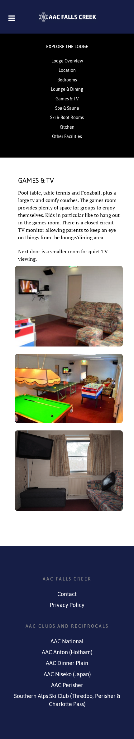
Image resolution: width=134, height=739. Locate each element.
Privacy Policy (67, 605)
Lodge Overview (67, 60)
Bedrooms (67, 79)
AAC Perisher (67, 685)
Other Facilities (67, 136)
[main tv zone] (69, 306)
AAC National (67, 641)
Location (67, 70)
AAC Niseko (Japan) (67, 674)
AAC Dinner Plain (67, 663)
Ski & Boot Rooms (67, 117)
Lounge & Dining (67, 89)
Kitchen (67, 127)
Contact (67, 594)
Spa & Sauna (67, 108)
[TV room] (69, 470)
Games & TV (67, 98)
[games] (69, 388)
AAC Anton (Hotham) (67, 652)
